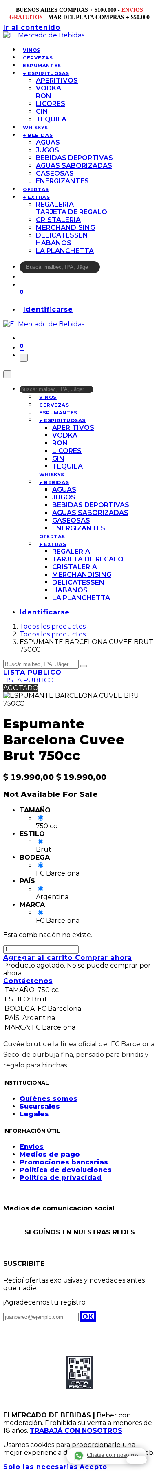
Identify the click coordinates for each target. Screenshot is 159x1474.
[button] (88, 1316)
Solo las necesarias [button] (40, 1467)
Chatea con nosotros (113, 1455)
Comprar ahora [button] (103, 957)
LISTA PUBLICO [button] (32, 672)
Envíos (32, 1147)
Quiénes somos (48, 1098)
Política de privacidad (61, 1177)
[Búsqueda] (105, 269)
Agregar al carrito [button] (39, 957)
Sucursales (40, 1106)
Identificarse (48, 310)
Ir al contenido (31, 27)
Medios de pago (50, 1154)
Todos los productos (53, 626)
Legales (34, 1114)
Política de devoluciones (66, 1170)
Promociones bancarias (64, 1162)
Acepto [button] (93, 1467)
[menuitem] (32, 50)
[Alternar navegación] (24, 358)
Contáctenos (28, 981)
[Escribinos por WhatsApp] (136, 1460)
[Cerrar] (7, 374)
